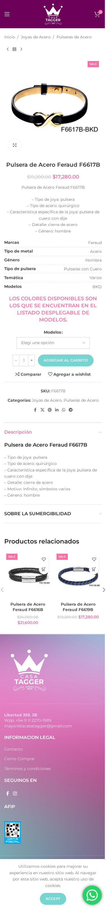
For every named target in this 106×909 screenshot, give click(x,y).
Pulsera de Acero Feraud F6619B (78, 607)
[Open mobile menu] (7, 14)
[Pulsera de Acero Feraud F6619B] (78, 575)
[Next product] (21, 49)
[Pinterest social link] (49, 410)
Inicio (9, 37)
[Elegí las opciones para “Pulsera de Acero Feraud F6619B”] (94, 569)
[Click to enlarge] (14, 145)
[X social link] (42, 410)
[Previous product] (7, 49)
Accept (53, 898)
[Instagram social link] (15, 793)
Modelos (52, 332)
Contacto (13, 749)
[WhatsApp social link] (63, 410)
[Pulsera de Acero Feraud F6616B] (28, 575)
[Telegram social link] (70, 410)
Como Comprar (19, 758)
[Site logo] (53, 13)
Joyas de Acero (36, 37)
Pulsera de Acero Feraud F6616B (27, 607)
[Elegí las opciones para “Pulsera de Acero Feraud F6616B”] (44, 569)
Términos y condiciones (27, 768)
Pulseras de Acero (74, 37)
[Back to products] (14, 49)
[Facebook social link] (35, 410)
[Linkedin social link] (56, 410)
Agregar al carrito (66, 360)
